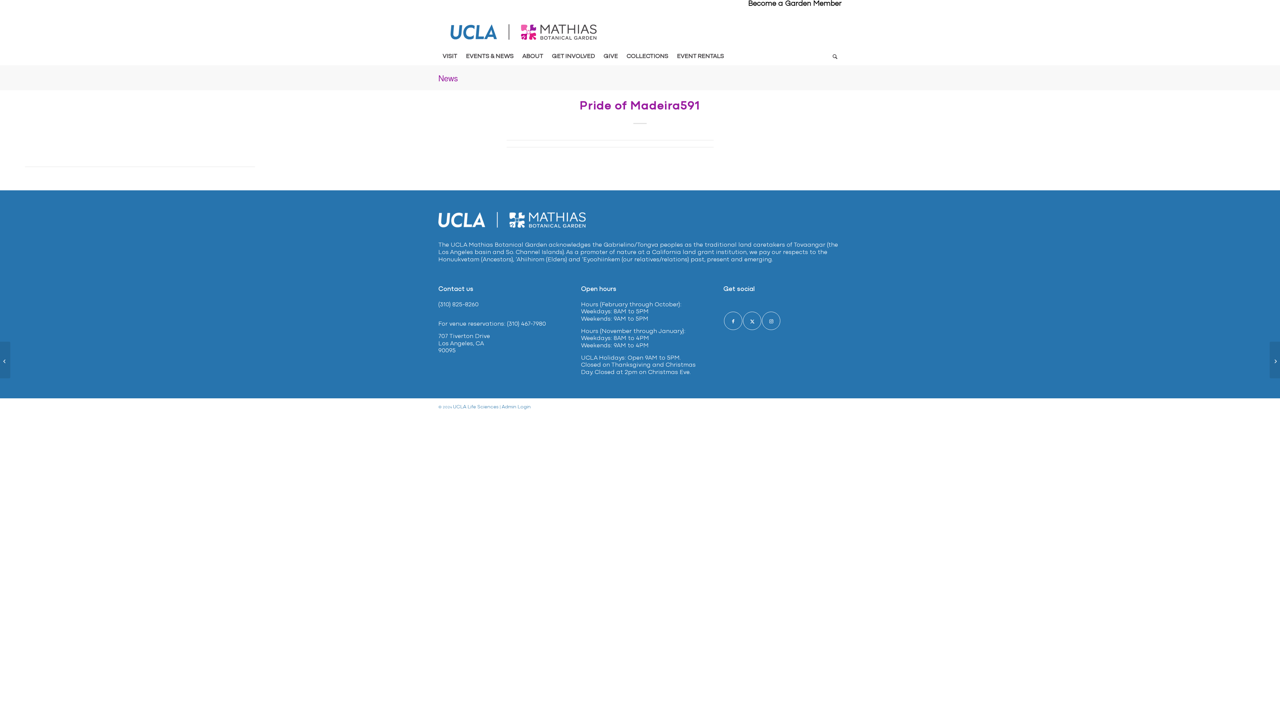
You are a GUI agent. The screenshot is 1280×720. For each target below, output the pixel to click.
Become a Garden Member (795, 4)
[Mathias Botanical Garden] (524, 32)
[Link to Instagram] (771, 321)
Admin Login (516, 407)
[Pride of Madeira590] (5, 360)
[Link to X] (752, 321)
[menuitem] (450, 56)
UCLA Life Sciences (476, 407)
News (448, 78)
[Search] (835, 56)
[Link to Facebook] (733, 321)
